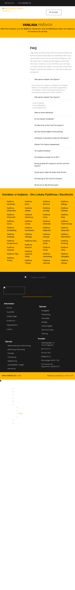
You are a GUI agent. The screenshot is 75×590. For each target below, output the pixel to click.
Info (16, 404)
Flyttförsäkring (28, 410)
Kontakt (19, 423)
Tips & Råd (24, 417)
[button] (51, 79)
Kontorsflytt (22, 398)
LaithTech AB (68, 375)
